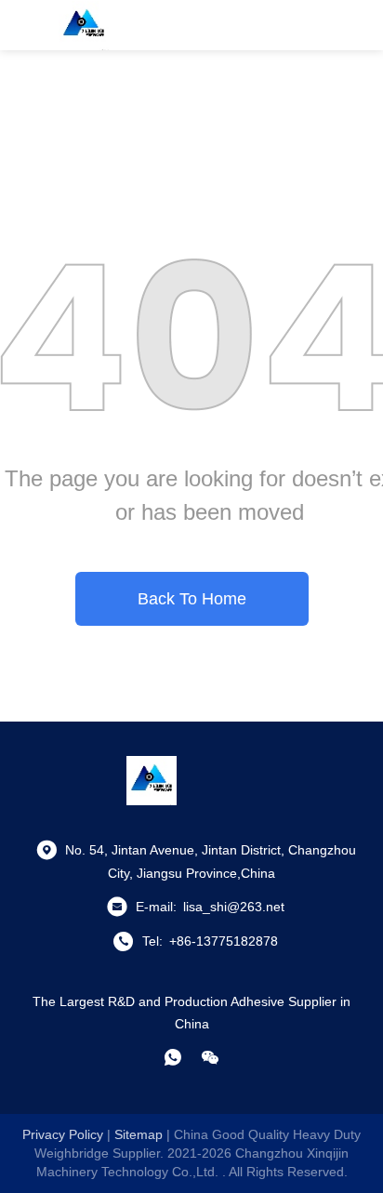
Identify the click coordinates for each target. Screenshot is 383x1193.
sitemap (138, 1134)
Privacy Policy (62, 1134)
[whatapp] (173, 1057)
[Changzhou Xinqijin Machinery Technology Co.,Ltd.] (84, 25)
